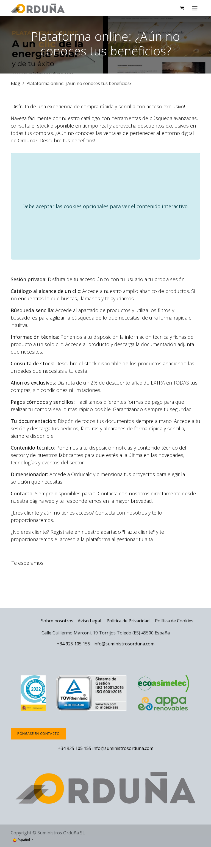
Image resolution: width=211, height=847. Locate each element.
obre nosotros (58, 621)
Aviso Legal (89, 621)
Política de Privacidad (129, 621)
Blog (15, 83)
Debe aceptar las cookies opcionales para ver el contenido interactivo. (105, 206)
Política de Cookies (174, 621)
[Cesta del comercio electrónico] (181, 7)
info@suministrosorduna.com (123, 644)
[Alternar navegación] (194, 8)
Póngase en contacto (38, 733)
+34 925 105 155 (73, 644)
